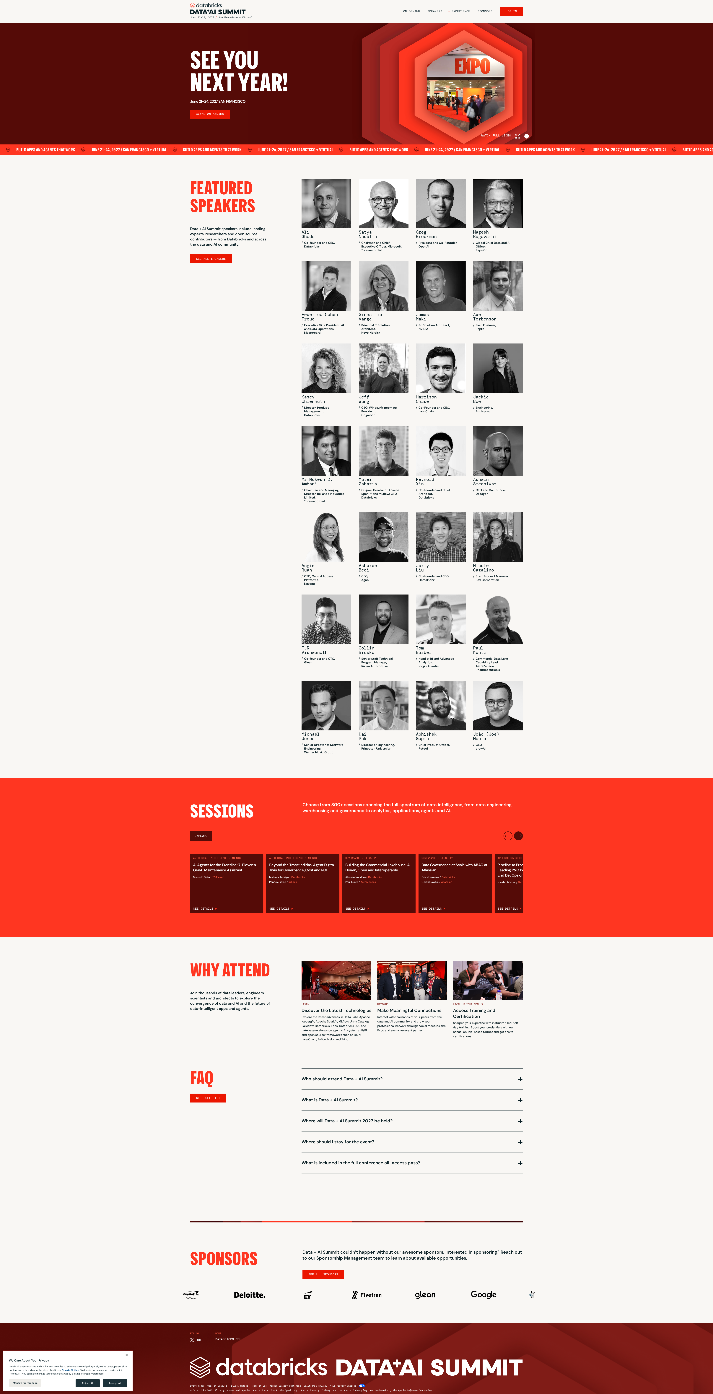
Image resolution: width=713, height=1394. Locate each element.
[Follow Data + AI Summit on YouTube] (199, 1340)
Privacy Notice (239, 1385)
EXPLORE (201, 836)
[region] (68, 1371)
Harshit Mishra (506, 882)
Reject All (87, 1383)
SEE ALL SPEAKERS (211, 259)
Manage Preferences (25, 1382)
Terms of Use (259, 1385)
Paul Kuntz (351, 882)
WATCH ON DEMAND (210, 114)
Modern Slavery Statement (285, 1385)
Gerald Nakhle (430, 882)
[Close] (127, 1355)
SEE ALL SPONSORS (323, 1274)
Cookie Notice (70, 1370)
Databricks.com (228, 1339)
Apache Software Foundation (415, 1390)
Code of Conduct (217, 1385)
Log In (511, 11)
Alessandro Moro (355, 877)
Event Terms (197, 1385)
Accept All (115, 1383)
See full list (208, 1098)
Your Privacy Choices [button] (343, 1385)
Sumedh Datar (202, 877)
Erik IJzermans (430, 877)
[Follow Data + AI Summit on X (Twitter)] (192, 1340)
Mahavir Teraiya (279, 877)
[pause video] (526, 136)
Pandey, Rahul (277, 882)
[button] (459, 11)
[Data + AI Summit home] (218, 8)
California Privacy (315, 1385)
